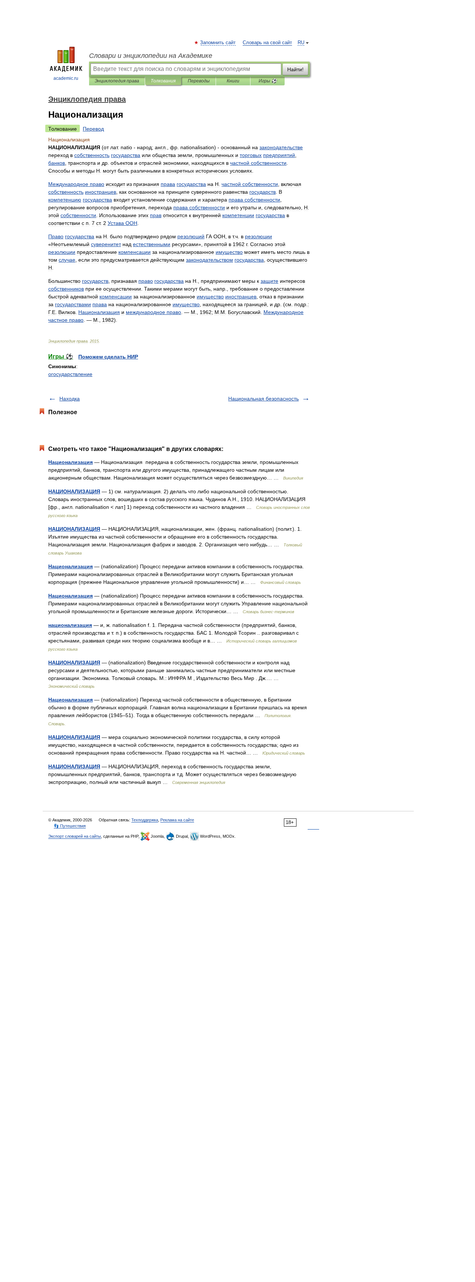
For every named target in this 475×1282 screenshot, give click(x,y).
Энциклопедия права (117, 81)
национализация (70, 625)
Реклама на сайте (177, 820)
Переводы (199, 81)
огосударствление (70, 374)
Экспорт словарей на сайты (74, 836)
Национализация (70, 462)
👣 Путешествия (70, 826)
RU (301, 42)
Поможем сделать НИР (108, 357)
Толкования (163, 81)
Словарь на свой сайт (267, 42)
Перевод (93, 129)
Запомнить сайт (218, 42)
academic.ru (65, 78)
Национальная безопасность (263, 399)
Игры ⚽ (268, 81)
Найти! (295, 69)
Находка (69, 399)
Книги (233, 81)
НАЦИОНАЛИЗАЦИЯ (74, 491)
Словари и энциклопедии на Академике (150, 55)
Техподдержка (144, 820)
